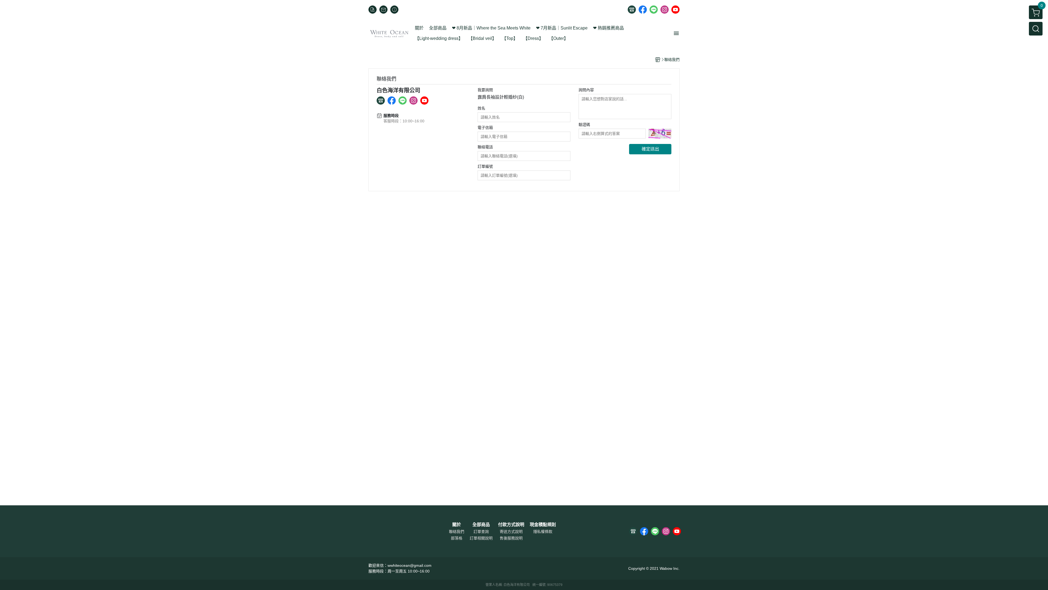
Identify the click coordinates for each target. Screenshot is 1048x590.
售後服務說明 (511, 538)
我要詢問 (485, 90)
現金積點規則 (543, 525)
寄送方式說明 (511, 531)
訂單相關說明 (481, 538)
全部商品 (481, 525)
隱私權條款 (542, 531)
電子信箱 (485, 127)
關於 (456, 525)
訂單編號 (485, 166)
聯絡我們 (456, 531)
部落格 (456, 538)
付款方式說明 (511, 525)
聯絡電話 (485, 147)
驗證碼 (584, 124)
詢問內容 (586, 90)
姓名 (481, 108)
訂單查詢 (481, 531)
